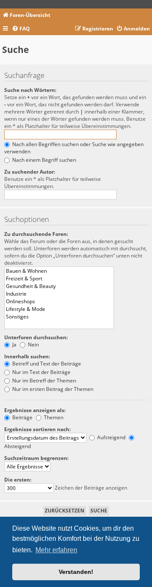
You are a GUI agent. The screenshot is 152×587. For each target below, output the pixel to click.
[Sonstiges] (59, 317)
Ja (13, 344)
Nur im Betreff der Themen (43, 380)
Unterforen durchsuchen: (36, 337)
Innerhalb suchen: (27, 356)
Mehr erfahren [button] (56, 550)
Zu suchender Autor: (29, 171)
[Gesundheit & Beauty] (59, 286)
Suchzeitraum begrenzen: (36, 458)
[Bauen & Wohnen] (59, 271)
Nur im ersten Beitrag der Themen (52, 389)
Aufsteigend (110, 437)
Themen (53, 417)
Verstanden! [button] (76, 571)
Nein (33, 344)
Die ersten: (17, 479)
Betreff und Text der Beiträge (46, 363)
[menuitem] (21, 29)
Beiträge (22, 417)
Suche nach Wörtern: (30, 90)
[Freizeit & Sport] (59, 278)
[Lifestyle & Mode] (59, 309)
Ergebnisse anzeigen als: (34, 410)
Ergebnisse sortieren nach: (37, 429)
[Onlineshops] (59, 301)
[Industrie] (59, 294)
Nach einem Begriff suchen (43, 159)
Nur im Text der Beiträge (41, 372)
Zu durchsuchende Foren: (36, 234)
